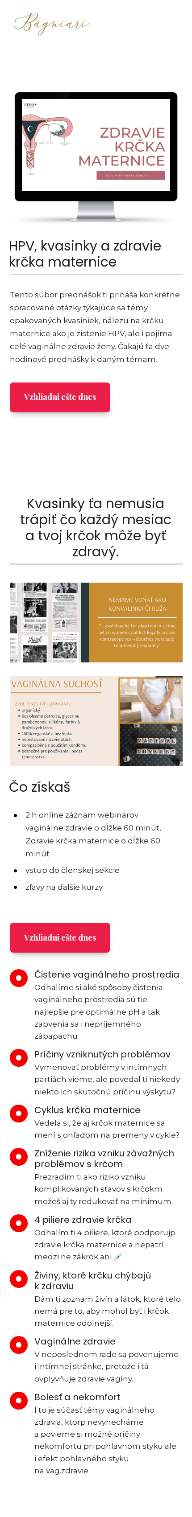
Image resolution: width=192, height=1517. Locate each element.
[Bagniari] (52, 26)
